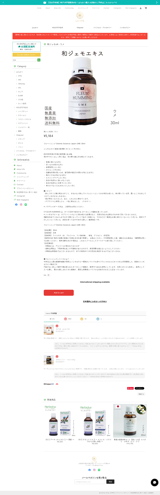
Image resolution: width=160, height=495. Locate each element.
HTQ (20, 76)
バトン (20, 147)
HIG (19, 80)
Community (69, 8)
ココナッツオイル (24, 119)
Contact (106, 8)
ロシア (20, 92)
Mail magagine (131, 8)
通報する (141, 394)
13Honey (21, 84)
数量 (45, 275)
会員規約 (151, 493)
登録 (110, 482)
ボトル (20, 143)
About (48, 8)
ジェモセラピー (125, 27)
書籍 (19, 131)
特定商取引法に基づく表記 (27, 192)
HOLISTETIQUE (57, 27)
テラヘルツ (22, 115)
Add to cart (59, 292)
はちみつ (35, 27)
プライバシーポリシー (25, 188)
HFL (19, 88)
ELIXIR (20, 96)
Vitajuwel (80, 27)
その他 (20, 99)
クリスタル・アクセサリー (103, 27)
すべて (52, 319)
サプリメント (23, 123)
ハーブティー (23, 111)
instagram (117, 8)
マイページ (96, 8)
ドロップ (21, 139)
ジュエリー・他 (24, 127)
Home (39, 8)
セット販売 (22, 103)
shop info (57, 8)
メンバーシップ (83, 8)
